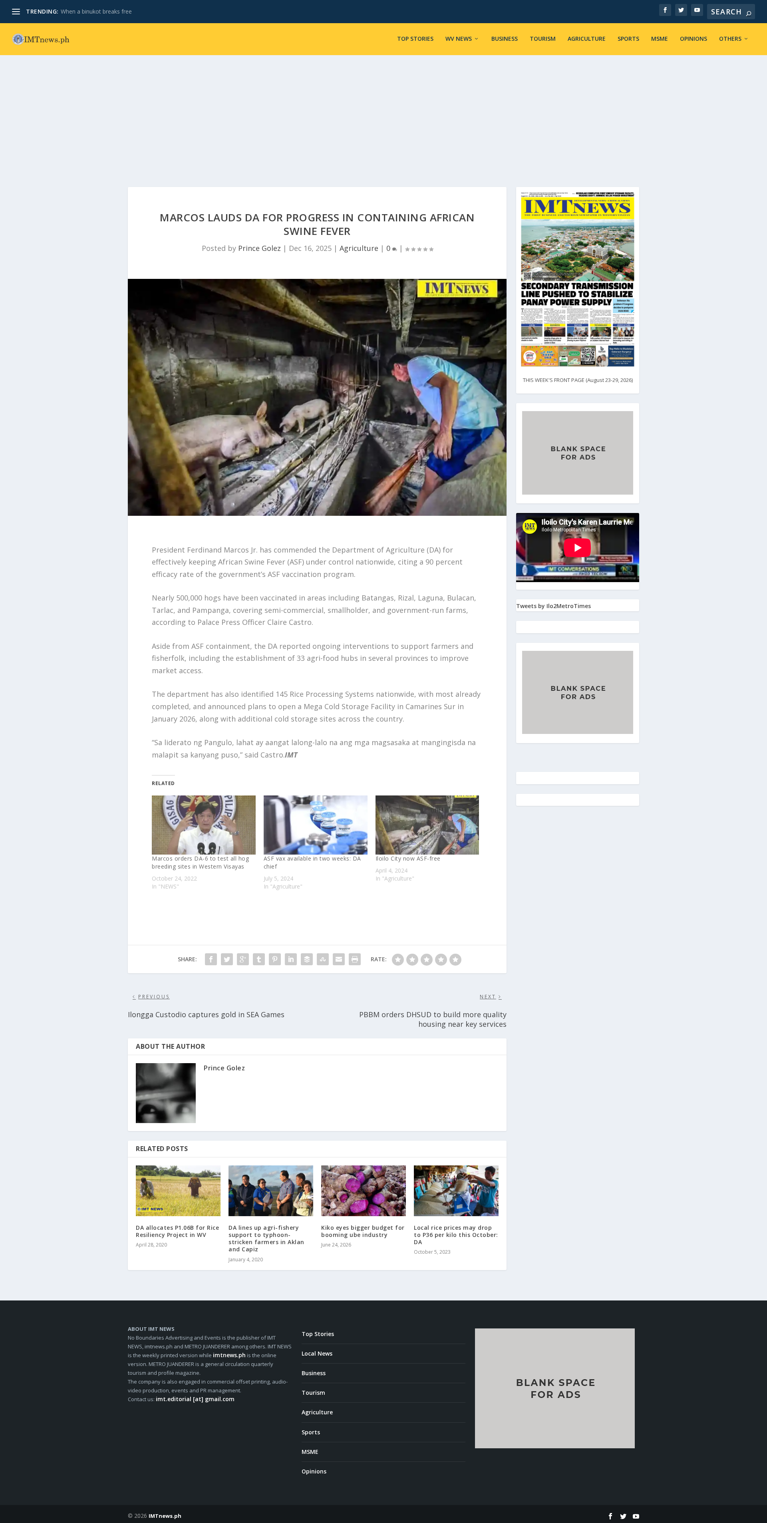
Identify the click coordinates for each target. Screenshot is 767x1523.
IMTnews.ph (165, 1515)
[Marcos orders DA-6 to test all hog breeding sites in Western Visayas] (204, 825)
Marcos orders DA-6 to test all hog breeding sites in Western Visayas (200, 862)
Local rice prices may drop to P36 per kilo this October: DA (456, 1235)
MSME (659, 39)
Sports (628, 39)
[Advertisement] (383, 115)
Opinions (693, 39)
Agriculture (587, 39)
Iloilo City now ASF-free (408, 858)
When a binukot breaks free (96, 11)
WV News (458, 39)
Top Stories (415, 39)
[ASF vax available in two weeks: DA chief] (316, 825)
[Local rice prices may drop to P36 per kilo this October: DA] (456, 1190)
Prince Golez (259, 248)
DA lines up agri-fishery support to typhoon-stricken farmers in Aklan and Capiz (266, 1238)
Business (504, 39)
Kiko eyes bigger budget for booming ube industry (363, 1231)
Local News (317, 1353)
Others (730, 39)
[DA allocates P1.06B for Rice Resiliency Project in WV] (178, 1190)
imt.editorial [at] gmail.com (195, 1399)
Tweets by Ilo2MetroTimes (553, 606)
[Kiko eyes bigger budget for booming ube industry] (363, 1190)
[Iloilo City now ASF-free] (427, 825)
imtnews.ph (229, 1355)
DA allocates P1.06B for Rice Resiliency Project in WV (177, 1231)
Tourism (543, 39)
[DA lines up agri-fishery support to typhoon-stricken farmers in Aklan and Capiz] (271, 1190)
